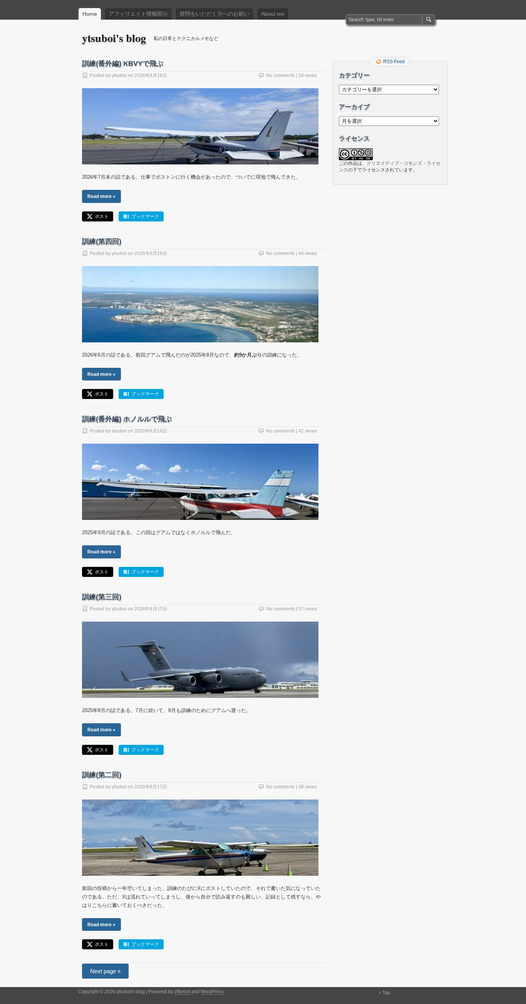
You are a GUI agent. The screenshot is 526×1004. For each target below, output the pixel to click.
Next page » (105, 971)
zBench (182, 991)
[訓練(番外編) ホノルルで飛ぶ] (200, 527)
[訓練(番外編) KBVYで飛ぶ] (200, 171)
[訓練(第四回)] (200, 349)
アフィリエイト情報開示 (138, 14)
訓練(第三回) (101, 597)
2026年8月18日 (150, 75)
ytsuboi (119, 75)
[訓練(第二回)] (200, 882)
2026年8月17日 (150, 609)
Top (386, 993)
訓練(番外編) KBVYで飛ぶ (122, 63)
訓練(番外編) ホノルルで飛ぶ (127, 419)
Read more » (101, 196)
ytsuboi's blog (114, 38)
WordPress (212, 991)
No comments (280, 75)
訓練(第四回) (101, 241)
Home (89, 14)
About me (273, 14)
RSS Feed (394, 61)
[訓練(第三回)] (200, 704)
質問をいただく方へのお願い (214, 14)
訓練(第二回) (101, 775)
